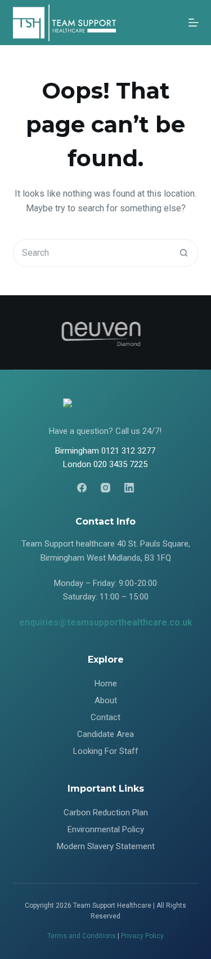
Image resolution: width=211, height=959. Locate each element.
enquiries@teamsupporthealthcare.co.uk (105, 622)
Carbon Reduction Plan (106, 812)
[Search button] (184, 253)
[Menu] (193, 22)
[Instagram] (105, 487)
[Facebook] (82, 487)
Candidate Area (105, 734)
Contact (105, 717)
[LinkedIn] (129, 487)
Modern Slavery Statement (106, 846)
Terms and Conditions (81, 936)
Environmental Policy (106, 829)
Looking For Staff (105, 751)
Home (106, 683)
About (106, 700)
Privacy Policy (142, 936)
